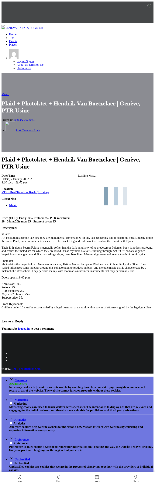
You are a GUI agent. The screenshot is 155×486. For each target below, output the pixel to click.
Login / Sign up (26, 61)
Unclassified (22, 459)
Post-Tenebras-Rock (28, 130)
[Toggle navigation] (3, 25)
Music (5, 94)
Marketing (21, 399)
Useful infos (24, 68)
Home (12, 34)
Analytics (20, 419)
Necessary (21, 380)
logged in (24, 328)
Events (13, 41)
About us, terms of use (30, 64)
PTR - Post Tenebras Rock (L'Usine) (25, 192)
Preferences (22, 439)
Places (13, 44)
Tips (11, 37)
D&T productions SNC (26, 368)
